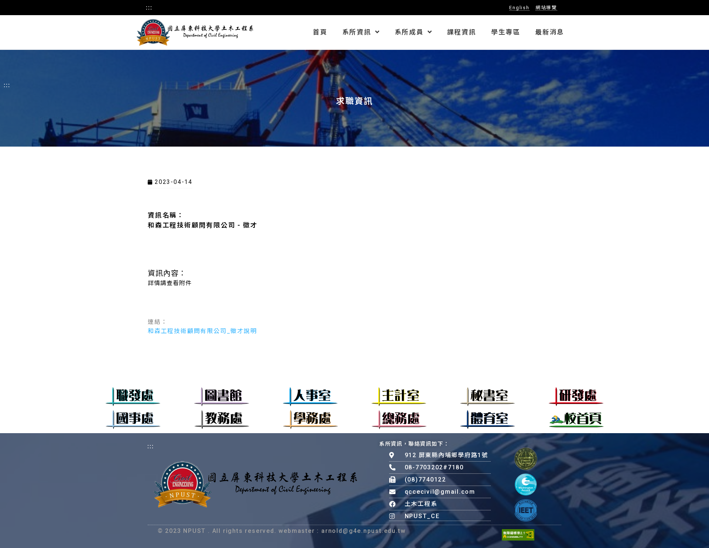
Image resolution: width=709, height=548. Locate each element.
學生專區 (505, 32)
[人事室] (310, 396)
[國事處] (133, 419)
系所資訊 (356, 32)
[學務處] (310, 419)
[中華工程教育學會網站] (526, 510)
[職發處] (133, 396)
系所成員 (409, 32)
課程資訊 (461, 32)
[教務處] (221, 419)
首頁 (320, 32)
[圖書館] (221, 396)
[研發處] (576, 396)
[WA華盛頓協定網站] (526, 484)
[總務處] (399, 419)
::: (149, 7)
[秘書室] (487, 396)
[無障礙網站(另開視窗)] (518, 535)
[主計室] (398, 396)
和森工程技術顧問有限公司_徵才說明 (202, 331)
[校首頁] (576, 419)
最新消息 (549, 32)
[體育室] (487, 419)
